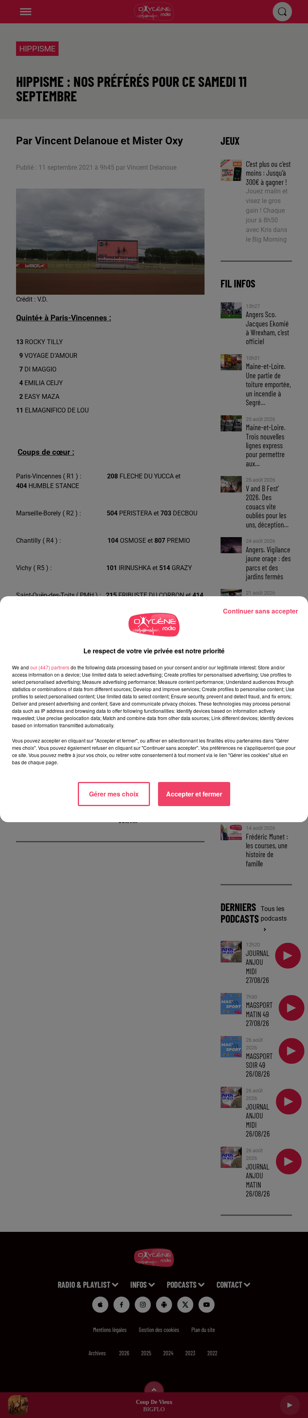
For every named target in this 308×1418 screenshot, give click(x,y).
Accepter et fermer (194, 793)
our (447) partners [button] (49, 667)
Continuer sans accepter (260, 611)
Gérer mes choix (114, 793)
